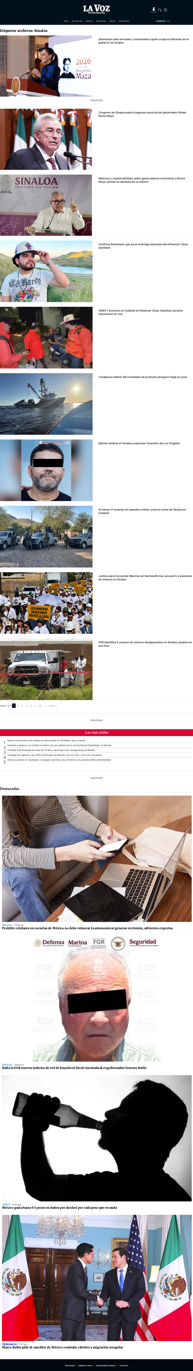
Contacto (124, 1365)
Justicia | (8, 1064)
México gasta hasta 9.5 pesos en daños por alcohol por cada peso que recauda (59, 1208)
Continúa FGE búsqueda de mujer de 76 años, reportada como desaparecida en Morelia (51, 750)
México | (8, 925)
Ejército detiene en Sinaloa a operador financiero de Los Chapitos (139, 443)
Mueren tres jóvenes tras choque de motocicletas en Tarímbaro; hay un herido (46, 740)
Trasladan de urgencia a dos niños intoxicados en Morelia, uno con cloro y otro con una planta (54, 755)
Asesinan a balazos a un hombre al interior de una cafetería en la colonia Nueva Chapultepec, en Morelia (59, 745)
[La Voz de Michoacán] (96, 9)
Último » (53, 706)
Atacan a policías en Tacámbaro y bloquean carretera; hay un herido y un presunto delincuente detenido (59, 759)
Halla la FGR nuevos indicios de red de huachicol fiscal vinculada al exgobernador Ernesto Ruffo (74, 1068)
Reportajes (124, 21)
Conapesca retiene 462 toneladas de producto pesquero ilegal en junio (142, 377)
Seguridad (101, 21)
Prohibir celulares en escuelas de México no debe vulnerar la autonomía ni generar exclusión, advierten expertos (87, 928)
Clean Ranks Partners (106, 1365)
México (112, 21)
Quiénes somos (85, 1365)
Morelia (89, 21)
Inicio (66, 21)
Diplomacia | (10, 1344)
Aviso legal (70, 1365)
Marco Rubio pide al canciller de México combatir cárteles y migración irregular (62, 1347)
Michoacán (77, 21)
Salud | (6, 1204)
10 (40, 706)
